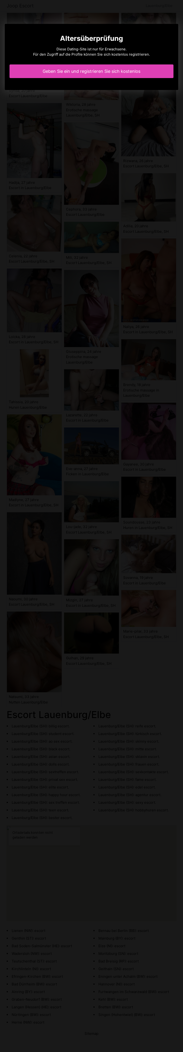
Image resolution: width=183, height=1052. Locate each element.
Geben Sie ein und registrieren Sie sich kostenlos (91, 71)
